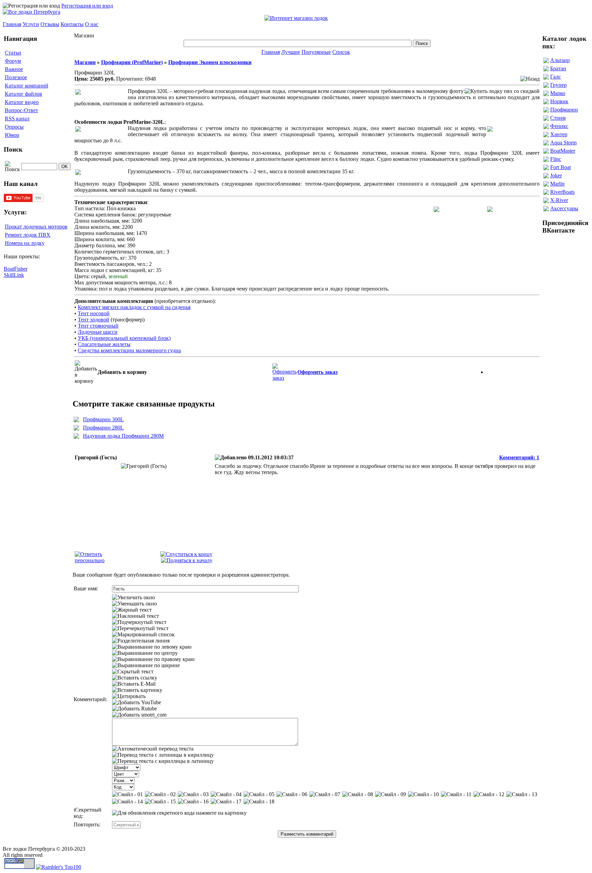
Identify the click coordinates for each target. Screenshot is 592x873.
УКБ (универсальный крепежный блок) (124, 338)
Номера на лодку (25, 243)
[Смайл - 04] (226, 794)
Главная (12, 24)
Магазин (85, 62)
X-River (559, 200)
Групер (558, 85)
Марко (557, 93)
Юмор (12, 135)
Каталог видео (22, 102)
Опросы (14, 127)
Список (341, 52)
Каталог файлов (23, 94)
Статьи (13, 53)
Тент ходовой (93, 319)
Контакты (72, 24)
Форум (13, 61)
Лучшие (290, 52)
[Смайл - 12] (488, 794)
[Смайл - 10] (423, 794)
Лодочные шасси (98, 332)
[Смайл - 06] (291, 794)
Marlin (557, 184)
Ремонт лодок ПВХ (27, 235)
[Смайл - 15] (160, 802)
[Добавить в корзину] (86, 372)
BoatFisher (15, 269)
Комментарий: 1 (519, 457)
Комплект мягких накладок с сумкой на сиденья (134, 307)
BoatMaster (562, 151)
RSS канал (17, 118)
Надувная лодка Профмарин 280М (123, 436)
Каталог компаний (26, 86)
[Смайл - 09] (390, 794)
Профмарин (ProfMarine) (132, 62)
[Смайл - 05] (259, 794)
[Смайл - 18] (259, 802)
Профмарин (564, 110)
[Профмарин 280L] (76, 429)
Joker (556, 175)
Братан (558, 68)
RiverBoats (562, 192)
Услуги (31, 24)
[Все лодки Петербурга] (31, 12)
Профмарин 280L (103, 427)
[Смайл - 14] (127, 802)
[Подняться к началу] (186, 560)
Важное (14, 69)
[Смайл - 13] (521, 794)
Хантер (558, 134)
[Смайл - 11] (456, 794)
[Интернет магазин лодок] (296, 18)
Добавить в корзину (122, 372)
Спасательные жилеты (104, 344)
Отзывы (49, 24)
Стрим (558, 118)
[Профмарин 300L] (76, 420)
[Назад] (530, 79)
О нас (91, 24)
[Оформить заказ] (284, 370)
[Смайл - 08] (357, 794)
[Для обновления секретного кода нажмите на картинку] (179, 813)
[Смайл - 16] (193, 802)
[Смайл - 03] (193, 794)
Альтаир (560, 60)
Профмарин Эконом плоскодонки (209, 62)
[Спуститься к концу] (186, 554)
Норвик (559, 101)
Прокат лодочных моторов (36, 226)
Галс (555, 77)
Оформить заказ (317, 372)
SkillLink (14, 275)
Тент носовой (94, 313)
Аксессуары (564, 208)
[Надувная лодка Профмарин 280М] (76, 437)
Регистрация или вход (87, 6)
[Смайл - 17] (226, 802)
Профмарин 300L (103, 419)
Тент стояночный (98, 326)
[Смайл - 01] (127, 794)
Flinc (555, 159)
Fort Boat (560, 167)
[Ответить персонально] (100, 560)
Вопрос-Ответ (21, 110)
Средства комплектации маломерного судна (129, 350)
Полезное (16, 77)
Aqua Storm (563, 142)
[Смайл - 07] (324, 794)
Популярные (316, 52)
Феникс (559, 126)
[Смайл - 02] (160, 794)
